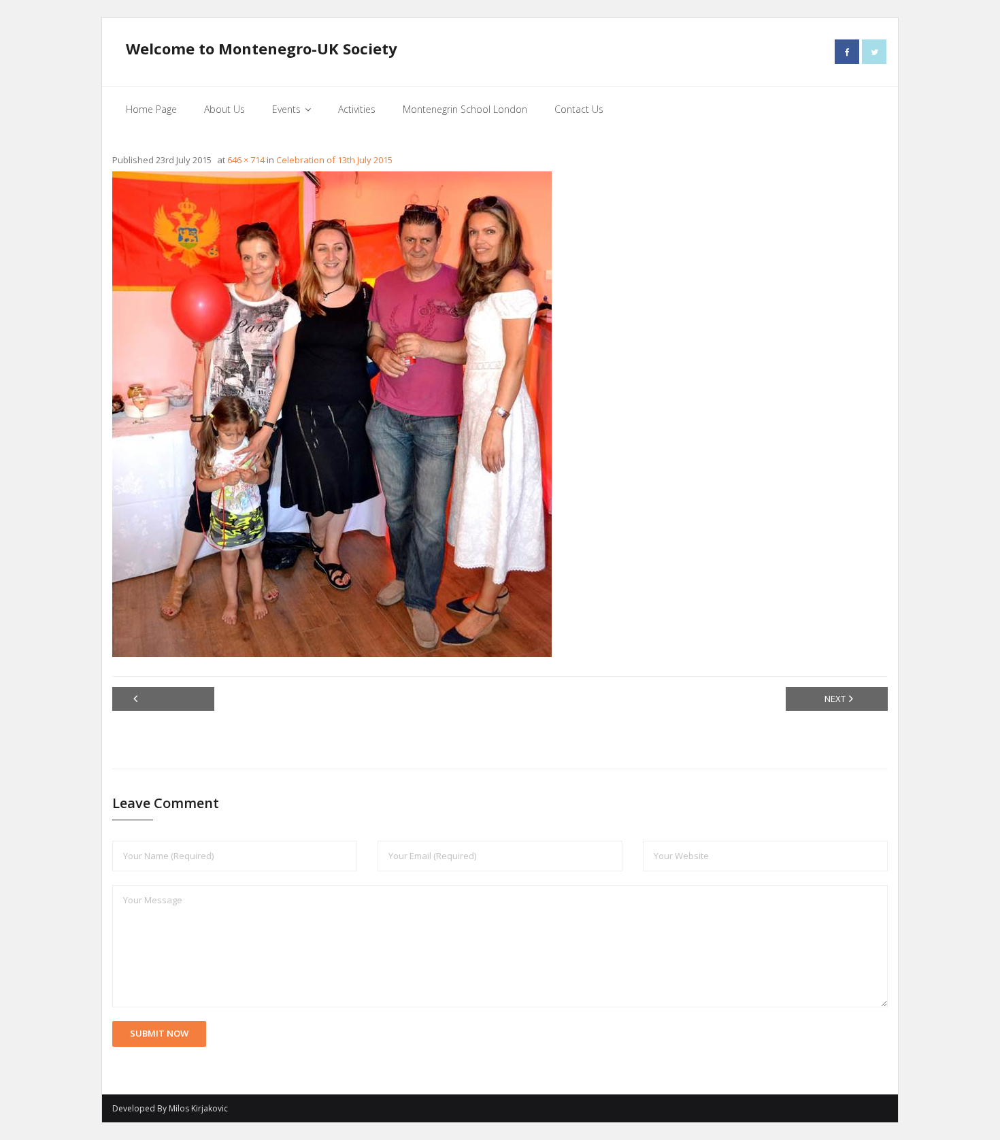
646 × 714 (246, 160)
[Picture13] (332, 414)
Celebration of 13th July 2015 (334, 160)
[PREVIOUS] (163, 699)
